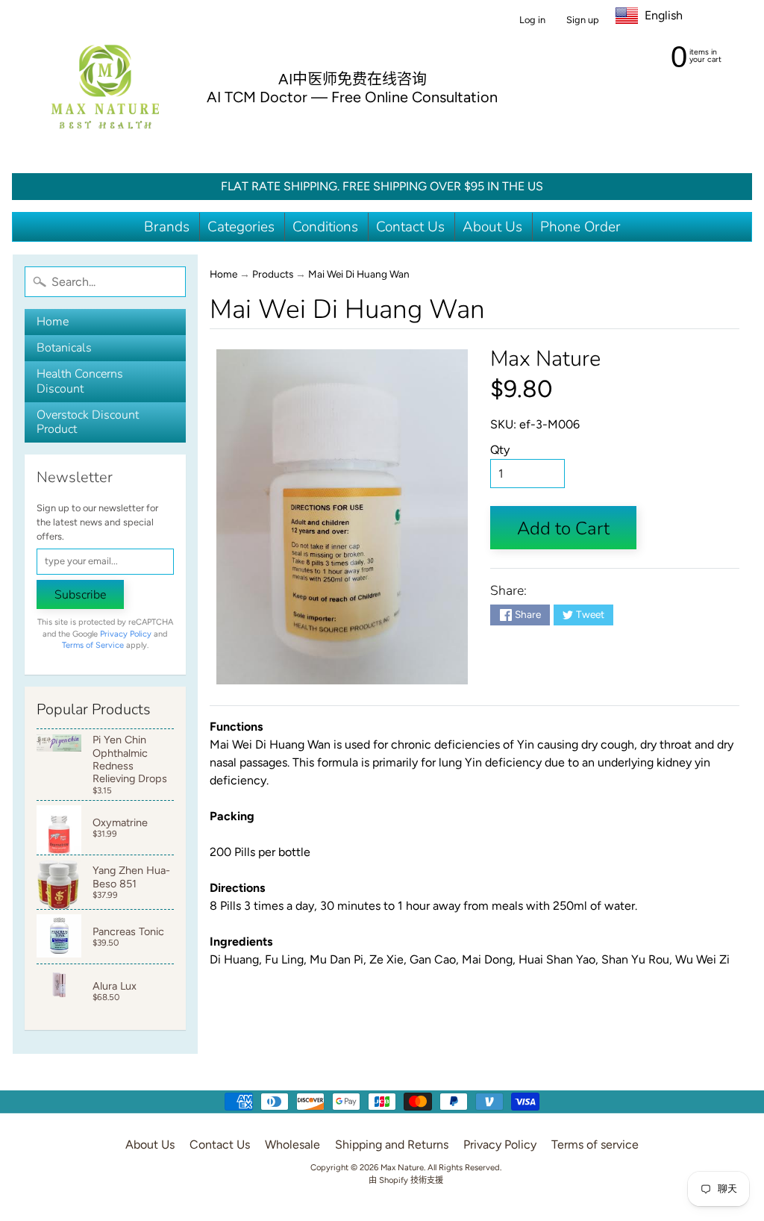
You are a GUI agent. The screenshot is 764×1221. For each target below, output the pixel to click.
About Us (492, 227)
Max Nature (545, 358)
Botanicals (64, 348)
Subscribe (80, 595)
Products (272, 274)
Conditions (325, 227)
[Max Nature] (105, 86)
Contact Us (410, 227)
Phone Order (580, 227)
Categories (241, 227)
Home (53, 321)
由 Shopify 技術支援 (406, 1180)
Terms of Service (93, 645)
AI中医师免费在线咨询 (352, 79)
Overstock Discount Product (88, 422)
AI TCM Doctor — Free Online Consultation (352, 97)
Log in (532, 20)
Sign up (582, 20)
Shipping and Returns (391, 1144)
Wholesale (292, 1144)
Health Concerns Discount (80, 381)
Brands (167, 227)
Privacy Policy (125, 634)
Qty (500, 450)
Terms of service (595, 1144)
